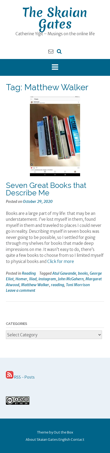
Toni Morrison (78, 284)
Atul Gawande (64, 273)
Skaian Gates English (53, 439)
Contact (77, 439)
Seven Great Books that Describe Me (46, 189)
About (31, 439)
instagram (47, 279)
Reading (29, 273)
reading (57, 284)
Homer (21, 279)
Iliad (33, 279)
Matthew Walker (35, 284)
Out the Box (63, 432)
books (83, 273)
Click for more (60, 261)
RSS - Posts (24, 377)
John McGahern (71, 279)
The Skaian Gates (55, 18)
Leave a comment (20, 290)
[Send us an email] (50, 51)
